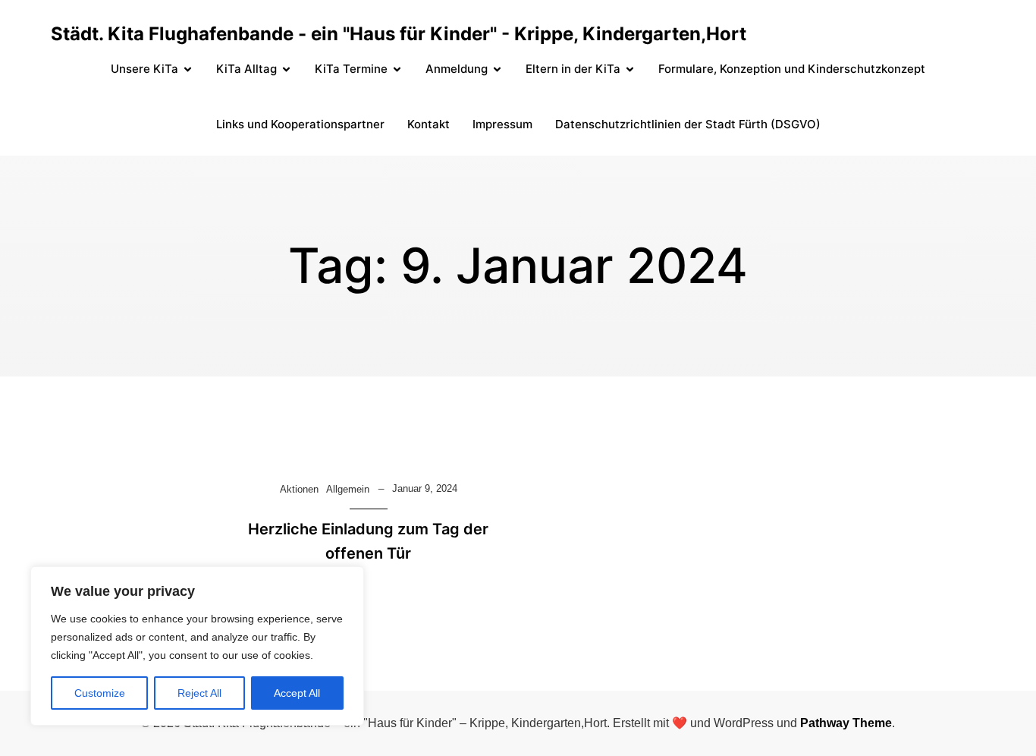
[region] (197, 646)
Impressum (502, 124)
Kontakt (428, 124)
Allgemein (347, 489)
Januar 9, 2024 (424, 488)
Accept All (297, 693)
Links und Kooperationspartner (300, 124)
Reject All (199, 693)
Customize (99, 693)
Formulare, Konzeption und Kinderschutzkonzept (791, 68)
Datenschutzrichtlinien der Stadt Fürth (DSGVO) (688, 124)
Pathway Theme (846, 723)
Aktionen (299, 489)
